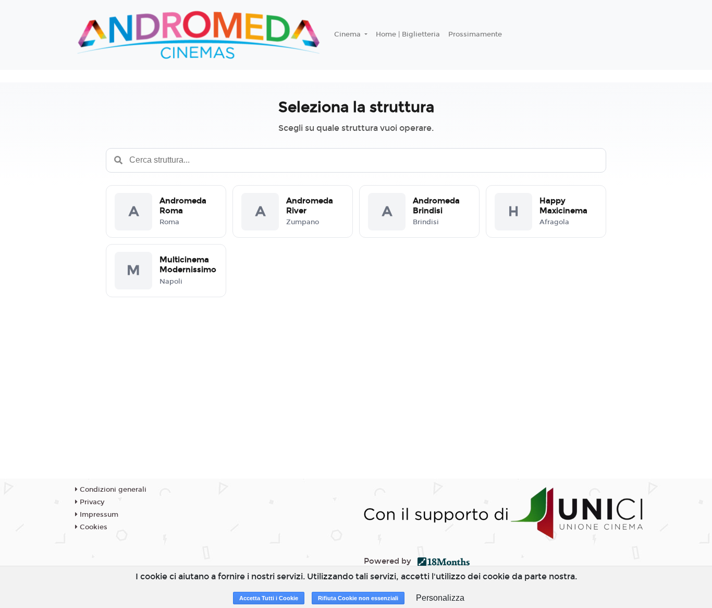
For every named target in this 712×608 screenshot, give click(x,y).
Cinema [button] (348, 34)
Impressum (98, 514)
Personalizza (440, 597)
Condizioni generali (112, 489)
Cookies (92, 527)
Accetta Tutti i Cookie (268, 598)
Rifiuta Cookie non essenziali (358, 598)
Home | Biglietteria (408, 34)
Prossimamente (475, 34)
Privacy (91, 502)
